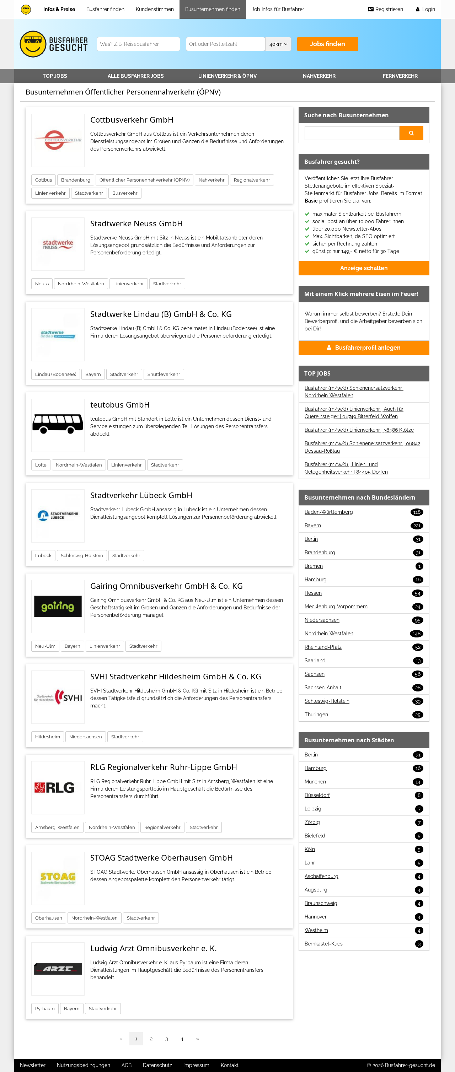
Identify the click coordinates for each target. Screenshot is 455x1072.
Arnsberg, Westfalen (57, 827)
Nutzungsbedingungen (83, 1065)
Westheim (363, 930)
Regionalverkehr (252, 180)
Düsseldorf (363, 795)
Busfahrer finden (105, 9)
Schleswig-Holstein (82, 555)
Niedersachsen (85, 736)
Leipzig (363, 809)
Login (428, 9)
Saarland (363, 660)
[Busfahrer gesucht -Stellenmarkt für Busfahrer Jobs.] (52, 44)
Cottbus (43, 180)
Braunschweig (363, 903)
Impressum (196, 1065)
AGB (127, 1065)
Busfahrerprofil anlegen (368, 347)
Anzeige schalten (364, 268)
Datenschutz (157, 1065)
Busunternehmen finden (212, 9)
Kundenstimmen (155, 9)
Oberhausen (48, 918)
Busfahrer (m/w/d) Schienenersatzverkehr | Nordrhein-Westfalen (355, 391)
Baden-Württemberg (363, 512)
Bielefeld (363, 836)
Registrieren (388, 9)
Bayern (93, 374)
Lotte (41, 465)
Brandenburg (75, 180)
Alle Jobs (136, 76)
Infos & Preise (59, 9)
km (276, 44)
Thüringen (363, 714)
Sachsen (363, 674)
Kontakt (230, 1065)
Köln (363, 849)
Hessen (363, 593)
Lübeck (43, 555)
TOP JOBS (55, 76)
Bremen (363, 566)
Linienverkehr (227, 76)
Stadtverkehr (89, 193)
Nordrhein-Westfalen (81, 283)
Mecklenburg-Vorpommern (363, 606)
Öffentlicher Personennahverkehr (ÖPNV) (144, 180)
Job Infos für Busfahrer (278, 9)
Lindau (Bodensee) (55, 374)
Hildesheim (47, 736)
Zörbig (363, 822)
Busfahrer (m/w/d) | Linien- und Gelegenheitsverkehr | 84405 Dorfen (346, 468)
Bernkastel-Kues (363, 944)
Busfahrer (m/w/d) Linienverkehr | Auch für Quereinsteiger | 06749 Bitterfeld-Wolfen (354, 412)
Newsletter (33, 1065)
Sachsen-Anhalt (363, 687)
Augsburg (363, 890)
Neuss (42, 283)
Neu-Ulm (45, 646)
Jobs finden (327, 44)
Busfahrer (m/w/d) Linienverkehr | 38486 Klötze (359, 430)
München (363, 782)
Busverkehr (125, 193)
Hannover (363, 917)
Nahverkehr (319, 76)
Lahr (363, 863)
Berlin (363, 539)
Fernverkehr (400, 76)
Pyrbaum (45, 1008)
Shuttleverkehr (164, 374)
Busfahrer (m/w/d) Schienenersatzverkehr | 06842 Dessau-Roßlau (362, 447)
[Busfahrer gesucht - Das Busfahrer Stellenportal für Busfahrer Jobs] (26, 9)
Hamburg (363, 579)
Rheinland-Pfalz (363, 647)
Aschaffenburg (363, 876)
